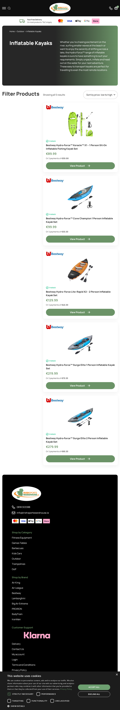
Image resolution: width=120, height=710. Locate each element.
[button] (41, 706)
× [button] (117, 675)
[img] (60, 8)
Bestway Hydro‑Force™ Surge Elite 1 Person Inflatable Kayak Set (80, 366)
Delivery (16, 643)
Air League (17, 587)
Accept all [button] (94, 687)
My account (18, 654)
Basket (117, 7)
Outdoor (20, 31)
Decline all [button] (94, 694)
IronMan (16, 619)
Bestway (16, 593)
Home (12, 31)
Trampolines (18, 564)
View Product (77, 165)
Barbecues (17, 548)
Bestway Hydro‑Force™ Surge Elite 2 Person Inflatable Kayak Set (77, 440)
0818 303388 (23, 507)
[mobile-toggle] (4, 8)
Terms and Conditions (23, 664)
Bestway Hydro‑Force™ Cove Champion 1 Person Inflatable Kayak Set (79, 220)
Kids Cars (17, 553)
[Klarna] (25, 635)
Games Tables (19, 543)
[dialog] (60, 691)
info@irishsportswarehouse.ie (33, 512)
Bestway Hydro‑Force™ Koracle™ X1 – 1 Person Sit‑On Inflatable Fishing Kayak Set (76, 147)
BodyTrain (17, 614)
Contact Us (18, 649)
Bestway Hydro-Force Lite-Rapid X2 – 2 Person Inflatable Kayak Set (78, 293)
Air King (16, 582)
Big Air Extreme (20, 603)
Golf (14, 569)
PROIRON (17, 608)
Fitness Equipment (22, 537)
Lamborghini (18, 598)
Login (15, 659)
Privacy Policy (19, 670)
